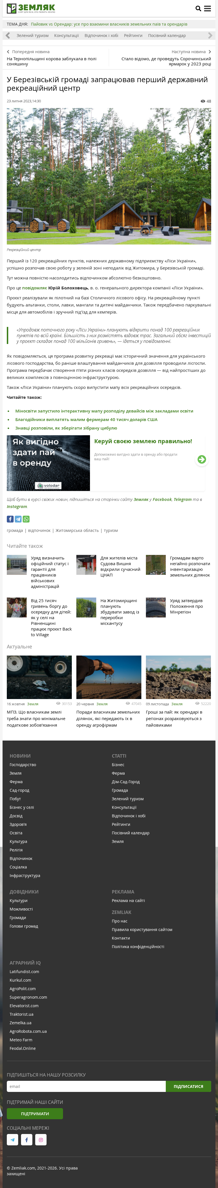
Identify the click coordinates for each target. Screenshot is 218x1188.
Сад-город (19, 790)
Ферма (16, 781)
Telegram (183, 499)
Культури (19, 900)
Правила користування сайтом (142, 929)
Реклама (123, 892)
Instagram (17, 506)
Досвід (16, 815)
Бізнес (118, 764)
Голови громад (24, 926)
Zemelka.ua (21, 1022)
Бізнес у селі (22, 807)
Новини (20, 756)
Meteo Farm (21, 1039)
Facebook (162, 499)
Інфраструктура (25, 875)
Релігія (16, 850)
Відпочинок (21, 858)
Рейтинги (133, 35)
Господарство (23, 764)
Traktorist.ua (21, 1014)
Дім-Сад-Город (126, 781)
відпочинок (39, 530)
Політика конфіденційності (138, 946)
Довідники (24, 892)
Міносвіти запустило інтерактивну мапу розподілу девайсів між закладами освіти (104, 411)
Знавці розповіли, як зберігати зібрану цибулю (66, 428)
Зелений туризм (33, 35)
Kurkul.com (20, 980)
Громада (120, 790)
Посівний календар (167, 35)
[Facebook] (10, 519)
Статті (119, 756)
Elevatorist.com (24, 1005)
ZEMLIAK (121, 912)
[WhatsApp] (26, 519)
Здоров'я (18, 824)
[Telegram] (18, 519)
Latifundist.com (24, 971)
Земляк (141, 499)
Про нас (119, 921)
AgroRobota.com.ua (28, 1031)
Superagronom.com (28, 997)
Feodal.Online (23, 1048)
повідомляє (34, 288)
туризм (111, 530)
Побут (15, 798)
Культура (18, 841)
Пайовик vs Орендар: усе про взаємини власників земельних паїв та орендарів (109, 24)
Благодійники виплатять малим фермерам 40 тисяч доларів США (86, 419)
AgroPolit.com (23, 988)
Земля (32, 703)
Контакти (121, 938)
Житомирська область (77, 530)
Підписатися (188, 1086)
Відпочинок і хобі (101, 35)
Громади (18, 917)
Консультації (66, 35)
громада (15, 530)
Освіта (16, 832)
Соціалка (18, 867)
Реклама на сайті (128, 900)
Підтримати (35, 1114)
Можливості (21, 909)
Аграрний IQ (25, 963)
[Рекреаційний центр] (109, 176)
